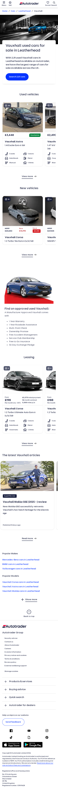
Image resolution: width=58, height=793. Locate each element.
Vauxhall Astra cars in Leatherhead (20, 587)
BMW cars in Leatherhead (15, 564)
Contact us (9, 642)
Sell (10, 5)
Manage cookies (11, 671)
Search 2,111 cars (17, 77)
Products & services (20, 681)
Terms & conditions (12, 659)
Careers (8, 649)
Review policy (10, 662)
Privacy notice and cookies (16, 655)
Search (54, 5)
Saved (48, 5)
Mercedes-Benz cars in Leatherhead (20, 560)
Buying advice (17, 689)
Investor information (13, 652)
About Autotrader (12, 645)
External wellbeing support (16, 666)
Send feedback (13, 722)
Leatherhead (25, 11)
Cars (13, 11)
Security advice (11, 638)
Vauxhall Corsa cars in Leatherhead (20, 582)
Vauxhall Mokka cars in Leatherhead (21, 591)
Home (4, 11)
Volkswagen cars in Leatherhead (19, 569)
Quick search (16, 697)
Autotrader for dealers (22, 705)
